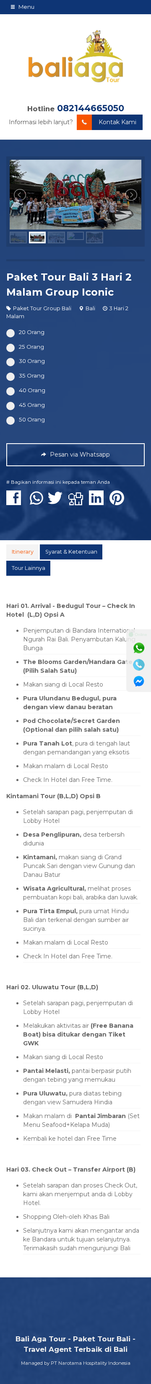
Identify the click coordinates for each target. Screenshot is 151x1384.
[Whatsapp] (138, 648)
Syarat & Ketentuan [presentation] (71, 552)
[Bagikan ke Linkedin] (98, 502)
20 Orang (31, 332)
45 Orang (32, 404)
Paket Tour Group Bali (42, 308)
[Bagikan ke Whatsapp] (36, 502)
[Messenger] (138, 681)
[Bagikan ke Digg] (77, 502)
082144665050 (90, 108)
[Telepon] (138, 665)
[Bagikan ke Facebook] (15, 502)
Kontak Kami (117, 122)
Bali (90, 308)
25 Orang (31, 346)
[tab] (22, 551)
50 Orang (32, 419)
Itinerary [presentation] (23, 552)
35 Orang (31, 375)
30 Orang (32, 360)
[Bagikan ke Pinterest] (118, 502)
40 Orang (32, 390)
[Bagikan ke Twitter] (57, 502)
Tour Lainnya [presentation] (28, 568)
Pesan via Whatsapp (79, 454)
